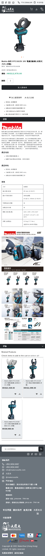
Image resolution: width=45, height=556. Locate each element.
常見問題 (40, 2)
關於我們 (17, 510)
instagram (3, 2)
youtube (9, 2)
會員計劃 (27, 510)
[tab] (22, 119)
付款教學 (7, 518)
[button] (21, 57)
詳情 (5, 119)
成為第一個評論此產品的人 (9, 70)
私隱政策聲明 (7, 553)
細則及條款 (19, 553)
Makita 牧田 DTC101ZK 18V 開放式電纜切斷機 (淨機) (34, 383)
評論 (5, 346)
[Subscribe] (40, 449)
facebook (5, 2)
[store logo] (8, 10)
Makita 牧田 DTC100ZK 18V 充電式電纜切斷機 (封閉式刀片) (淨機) (12, 424)
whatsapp (13, 2)
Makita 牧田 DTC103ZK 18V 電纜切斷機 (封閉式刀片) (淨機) (12, 383)
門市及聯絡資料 (27, 2)
